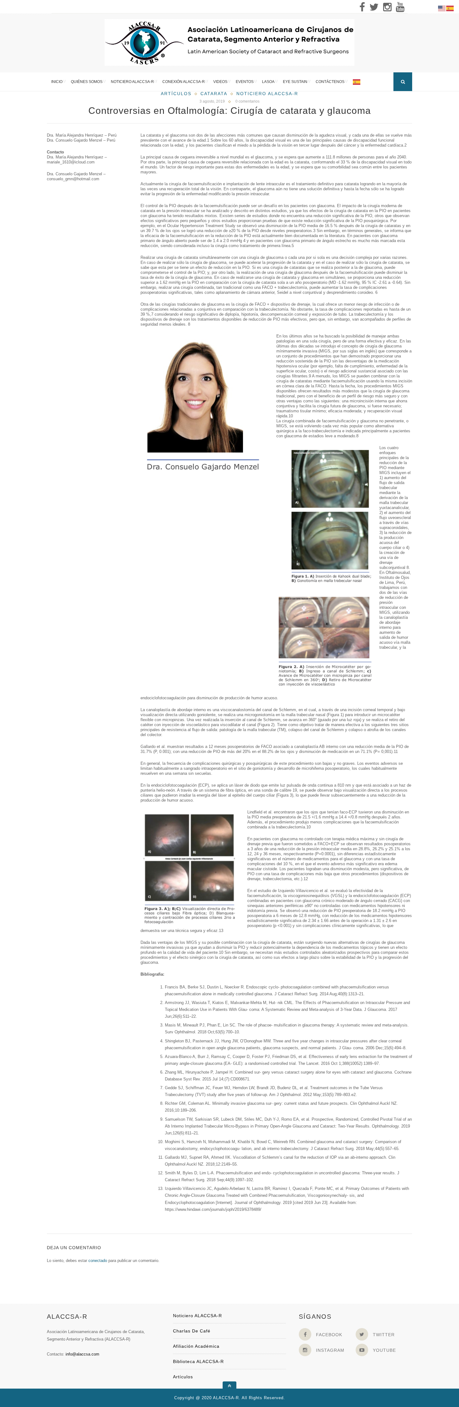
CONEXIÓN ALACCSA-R (183, 82)
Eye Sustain (295, 82)
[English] (442, 8)
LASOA (268, 82)
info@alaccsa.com (82, 1354)
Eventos (245, 82)
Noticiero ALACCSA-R (132, 82)
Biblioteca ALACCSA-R (198, 1361)
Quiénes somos (86, 82)
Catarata (213, 93)
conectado (97, 1260)
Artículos (176, 93)
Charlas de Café (191, 1330)
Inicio (56, 82)
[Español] (357, 81)
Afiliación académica (196, 1346)
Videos (220, 82)
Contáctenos (330, 82)
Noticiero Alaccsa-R (267, 93)
